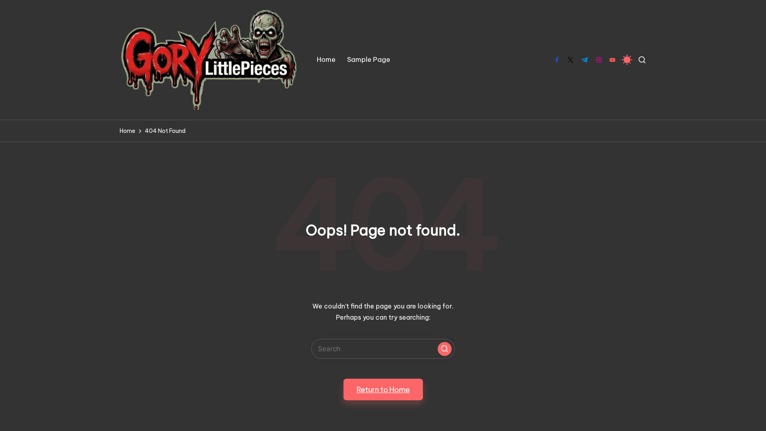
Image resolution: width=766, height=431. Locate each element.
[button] (445, 349)
